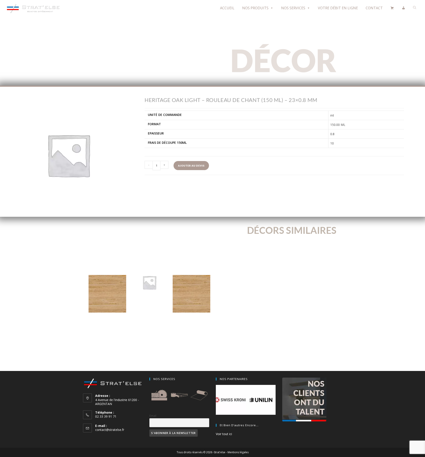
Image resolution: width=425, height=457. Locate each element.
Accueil (227, 8)
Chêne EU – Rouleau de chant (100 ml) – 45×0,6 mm (107, 324)
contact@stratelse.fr (109, 430)
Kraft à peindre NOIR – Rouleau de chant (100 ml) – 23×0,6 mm (149, 312)
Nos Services (293, 8)
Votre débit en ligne (338, 8)
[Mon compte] (404, 8)
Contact (374, 8)
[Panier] (392, 8)
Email (152, 416)
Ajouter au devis (191, 165)
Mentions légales (238, 452)
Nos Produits (255, 8)
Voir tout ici (224, 434)
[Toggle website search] (414, 8)
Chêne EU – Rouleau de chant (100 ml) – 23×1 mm (191, 324)
